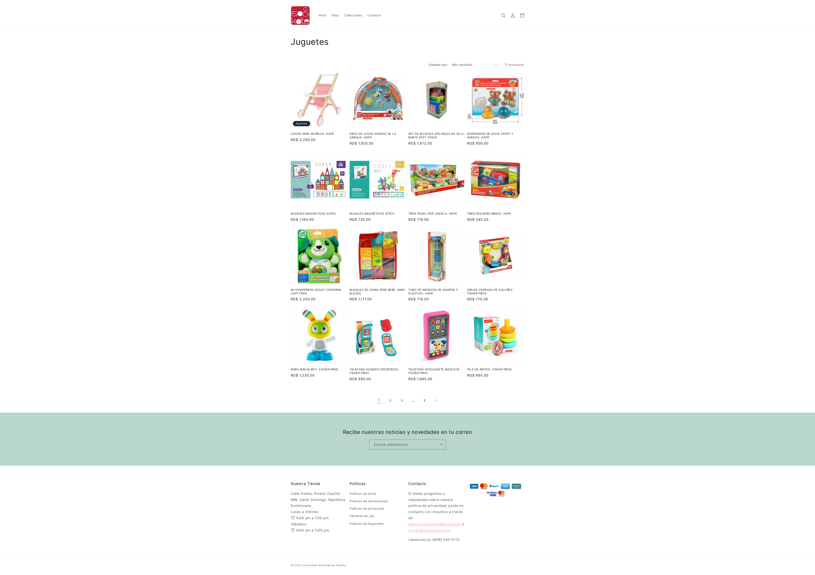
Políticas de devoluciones (369, 501)
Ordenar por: (438, 64)
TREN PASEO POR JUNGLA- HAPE (432, 213)
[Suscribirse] (440, 445)
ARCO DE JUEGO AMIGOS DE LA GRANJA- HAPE (373, 135)
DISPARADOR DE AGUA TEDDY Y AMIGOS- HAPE (490, 135)
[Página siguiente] (436, 400)
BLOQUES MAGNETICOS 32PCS (313, 213)
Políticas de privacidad (367, 508)
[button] (503, 15)
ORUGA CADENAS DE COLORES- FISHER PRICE (490, 291)
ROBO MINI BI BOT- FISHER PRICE (315, 369)
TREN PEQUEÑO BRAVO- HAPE (489, 213)
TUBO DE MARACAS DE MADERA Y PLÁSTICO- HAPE (433, 291)
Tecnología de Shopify (332, 565)
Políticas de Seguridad (367, 523)
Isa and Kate (309, 565)
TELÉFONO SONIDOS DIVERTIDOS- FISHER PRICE (374, 371)
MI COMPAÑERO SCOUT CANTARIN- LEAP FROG (316, 291)
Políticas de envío (363, 493)
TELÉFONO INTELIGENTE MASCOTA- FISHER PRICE (434, 371)
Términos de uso (362, 516)
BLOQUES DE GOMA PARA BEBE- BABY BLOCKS (377, 291)
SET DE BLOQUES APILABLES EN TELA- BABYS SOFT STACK (436, 135)
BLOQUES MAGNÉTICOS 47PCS (372, 213)
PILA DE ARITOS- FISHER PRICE (489, 369)
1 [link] (379, 400)
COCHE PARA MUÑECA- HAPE (312, 133)
